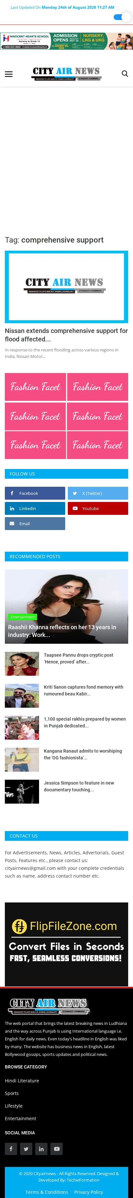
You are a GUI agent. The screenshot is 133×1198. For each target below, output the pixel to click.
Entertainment (20, 1118)
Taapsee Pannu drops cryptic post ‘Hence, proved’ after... (78, 658)
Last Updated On (62, 7)
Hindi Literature (22, 1081)
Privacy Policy (88, 1192)
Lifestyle (14, 1106)
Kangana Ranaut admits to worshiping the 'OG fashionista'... (83, 754)
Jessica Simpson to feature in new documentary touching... (79, 786)
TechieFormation (83, 1180)
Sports (12, 1093)
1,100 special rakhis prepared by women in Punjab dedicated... (85, 722)
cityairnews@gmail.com (30, 868)
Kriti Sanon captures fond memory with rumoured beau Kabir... (83, 690)
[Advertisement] (66, 156)
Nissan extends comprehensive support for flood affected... (66, 335)
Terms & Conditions (47, 1192)
